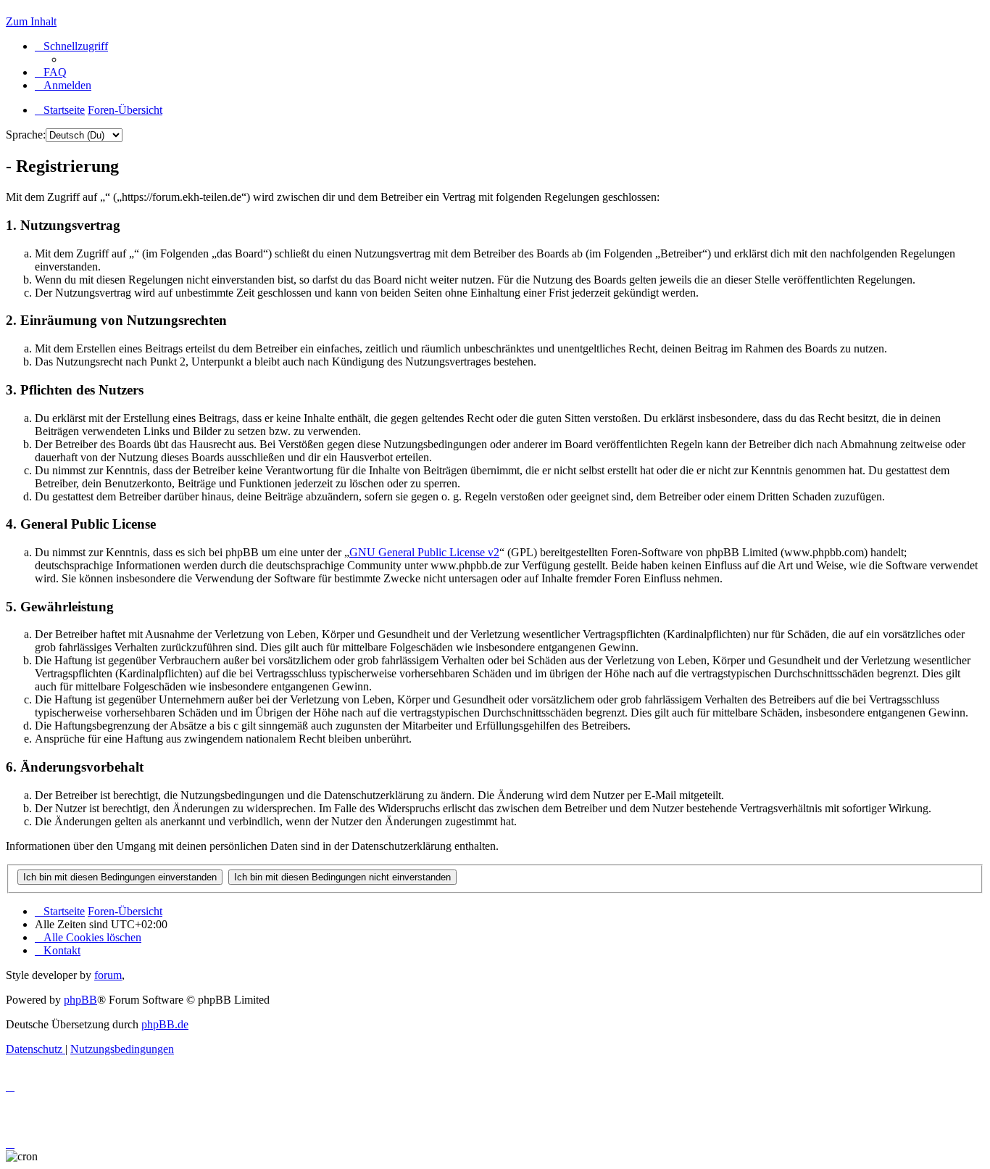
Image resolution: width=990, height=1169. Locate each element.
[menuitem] (51, 72)
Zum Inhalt (31, 21)
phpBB (80, 1000)
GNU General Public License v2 (424, 552)
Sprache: (26, 134)
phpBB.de (164, 1024)
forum (108, 975)
